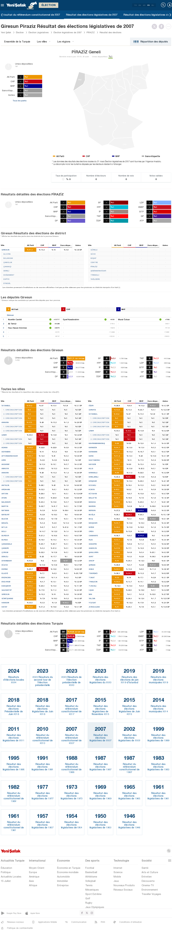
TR (135, 5)
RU (153, 5)
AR (144, 5)
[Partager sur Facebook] (162, 26)
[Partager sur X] (155, 26)
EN (140, 5)
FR (148, 5)
